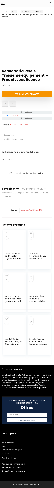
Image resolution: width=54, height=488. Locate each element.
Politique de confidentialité (13, 464)
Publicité (5, 453)
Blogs (4, 446)
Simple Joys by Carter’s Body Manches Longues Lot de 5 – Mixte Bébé (38, 344)
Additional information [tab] (13, 139)
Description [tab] (9, 135)
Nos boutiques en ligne (12, 449)
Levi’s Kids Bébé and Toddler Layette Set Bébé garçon (13, 257)
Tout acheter (8, 442)
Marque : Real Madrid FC (31, 210)
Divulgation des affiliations (13, 471)
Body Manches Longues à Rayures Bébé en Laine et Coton (37, 300)
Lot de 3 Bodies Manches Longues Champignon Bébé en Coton (13, 343)
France (15, 115)
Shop (14, 11)
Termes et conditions (11, 467)
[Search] (50, 3)
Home (4, 11)
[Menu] (3, 3)
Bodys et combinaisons (32, 11)
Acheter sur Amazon (27, 93)
